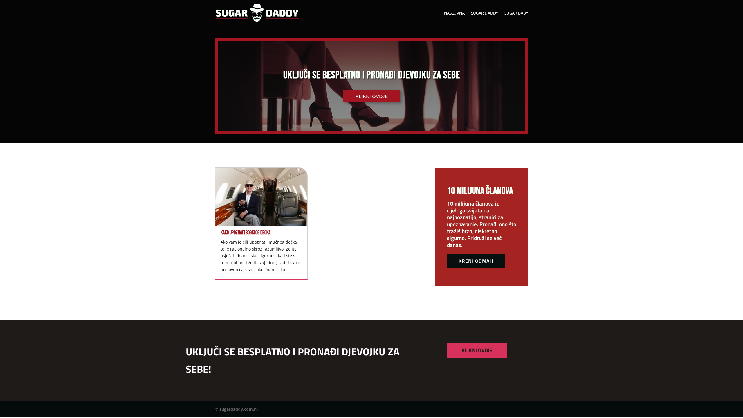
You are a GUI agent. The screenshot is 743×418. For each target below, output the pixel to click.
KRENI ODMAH (476, 261)
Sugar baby (516, 13)
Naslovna (454, 13)
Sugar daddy (484, 13)
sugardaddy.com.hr (238, 409)
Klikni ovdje (372, 96)
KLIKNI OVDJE (476, 350)
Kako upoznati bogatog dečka (245, 233)
